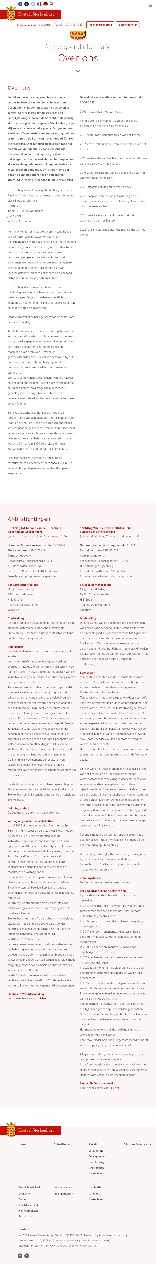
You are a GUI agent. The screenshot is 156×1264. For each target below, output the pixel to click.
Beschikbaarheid (28, 1205)
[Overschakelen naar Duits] (45, 4)
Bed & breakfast (29, 1187)
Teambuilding (96, 1162)
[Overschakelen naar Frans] (39, 4)
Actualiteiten (62, 1145)
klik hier (114, 1088)
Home (22, 1145)
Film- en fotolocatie (137, 1145)
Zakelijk (94, 1145)
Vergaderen (96, 1151)
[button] (150, 5)
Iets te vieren (63, 1187)
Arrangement (97, 1156)
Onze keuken (96, 1168)
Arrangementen (28, 1211)
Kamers (23, 1199)
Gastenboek (96, 1174)
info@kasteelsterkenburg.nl (33, 25)
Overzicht (24, 1194)
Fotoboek (94, 1194)
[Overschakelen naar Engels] (33, 4)
